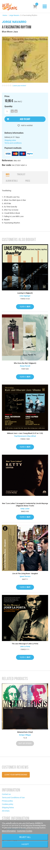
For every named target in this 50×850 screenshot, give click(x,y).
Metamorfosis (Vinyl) (25, 732)
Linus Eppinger (25, 296)
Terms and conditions (13, 143)
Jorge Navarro (14, 15)
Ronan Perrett (25, 366)
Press (27, 180)
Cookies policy (7, 804)
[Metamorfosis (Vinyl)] (25, 706)
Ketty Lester (25, 509)
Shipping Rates (8, 807)
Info (7, 174)
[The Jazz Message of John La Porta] (25, 618)
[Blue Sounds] (9, 6)
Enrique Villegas (25, 735)
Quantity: (8, 106)
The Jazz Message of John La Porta (25, 644)
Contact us (6, 794)
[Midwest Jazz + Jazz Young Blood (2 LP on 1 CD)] (25, 408)
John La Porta (25, 646)
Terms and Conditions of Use (13, 798)
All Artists (5, 811)
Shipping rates (10, 140)
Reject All (25, 837)
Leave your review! (19, 86)
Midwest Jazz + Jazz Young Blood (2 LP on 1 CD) (25, 433)
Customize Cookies (24, 831)
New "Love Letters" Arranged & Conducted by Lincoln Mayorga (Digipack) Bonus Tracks (25, 504)
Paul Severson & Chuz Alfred (25, 436)
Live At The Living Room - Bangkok (25, 573)
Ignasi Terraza (25, 576)
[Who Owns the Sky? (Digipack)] (25, 337)
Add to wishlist (27, 125)
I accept (25, 844)
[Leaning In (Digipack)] (25, 267)
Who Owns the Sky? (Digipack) (25, 363)
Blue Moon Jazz (10, 31)
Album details (12, 180)
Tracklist (21, 174)
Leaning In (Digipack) (25, 293)
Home (5, 15)
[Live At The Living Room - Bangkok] (25, 548)
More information (9, 831)
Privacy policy (7, 801)
